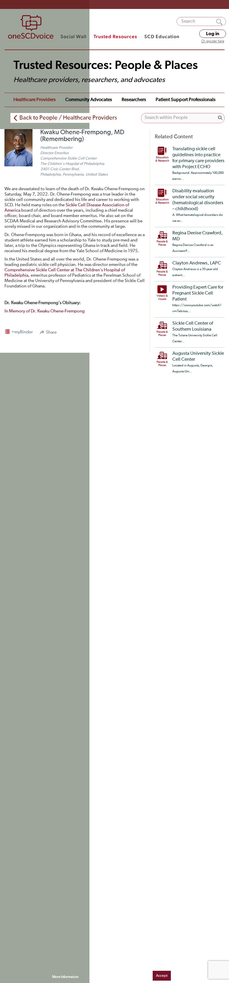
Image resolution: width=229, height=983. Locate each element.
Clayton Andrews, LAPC (196, 263)
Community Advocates (88, 99)
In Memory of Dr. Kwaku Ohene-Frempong (44, 311)
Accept (162, 976)
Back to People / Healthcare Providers (68, 118)
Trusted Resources (115, 36)
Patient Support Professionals (186, 99)
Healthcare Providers (34, 99)
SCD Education (162, 36)
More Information (65, 977)
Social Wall (73, 36)
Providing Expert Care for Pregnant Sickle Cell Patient (197, 293)
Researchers (134, 99)
